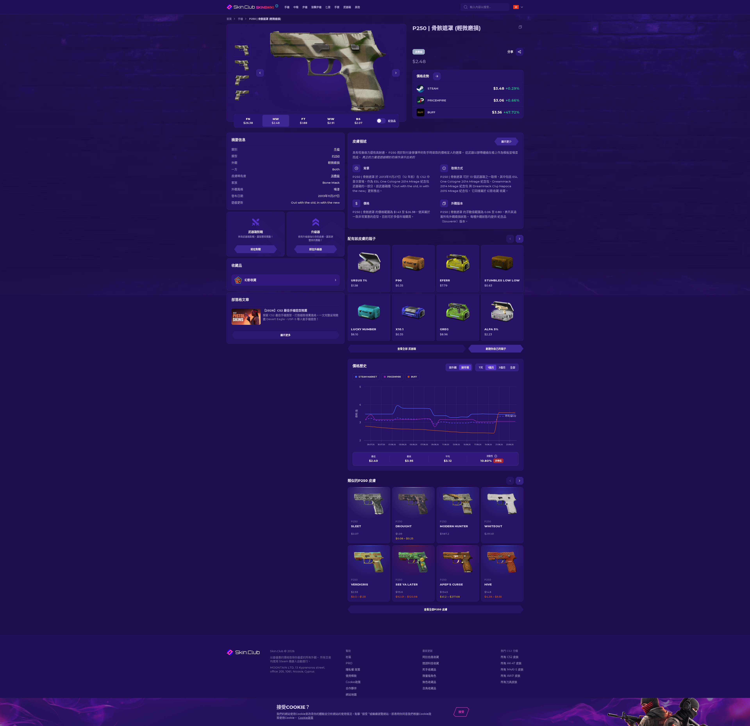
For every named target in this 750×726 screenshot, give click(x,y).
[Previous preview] (242, 39)
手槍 (240, 18)
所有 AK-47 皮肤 (511, 663)
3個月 (502, 367)
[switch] (381, 121)
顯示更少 (506, 141)
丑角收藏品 (429, 688)
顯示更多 (285, 335)
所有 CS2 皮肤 (510, 657)
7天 (481, 367)
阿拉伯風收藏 (430, 657)
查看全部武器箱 (406, 348)
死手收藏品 (429, 669)
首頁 (229, 18)
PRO (349, 663)
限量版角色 (429, 676)
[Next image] (396, 73)
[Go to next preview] (242, 107)
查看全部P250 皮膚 (435, 609)
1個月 (491, 367)
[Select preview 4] (242, 95)
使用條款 (351, 676)
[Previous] (510, 239)
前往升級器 (315, 249)
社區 (348, 657)
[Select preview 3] (242, 80)
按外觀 (453, 367)
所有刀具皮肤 (509, 682)
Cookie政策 (353, 682)
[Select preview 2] (242, 65)
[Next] (519, 239)
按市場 (465, 367)
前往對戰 (256, 249)
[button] (369, 515)
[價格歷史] (437, 76)
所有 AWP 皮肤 (510, 676)
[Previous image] (260, 73)
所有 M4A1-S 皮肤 (512, 669)
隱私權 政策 (353, 669)
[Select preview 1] (242, 50)
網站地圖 (351, 694)
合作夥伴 (351, 688)
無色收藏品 (429, 682)
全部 (512, 367)
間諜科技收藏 (430, 663)
